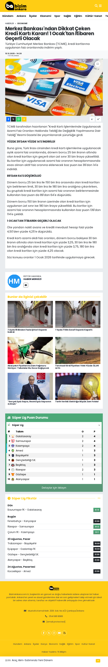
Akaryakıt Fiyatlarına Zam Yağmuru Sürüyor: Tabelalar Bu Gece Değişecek (28, 366)
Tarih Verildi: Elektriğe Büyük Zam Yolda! (77, 401)
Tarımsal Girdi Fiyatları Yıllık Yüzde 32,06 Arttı (77, 366)
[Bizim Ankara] (15, 6)
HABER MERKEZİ (32, 279)
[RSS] (64, 633)
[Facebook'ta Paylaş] (8, 119)
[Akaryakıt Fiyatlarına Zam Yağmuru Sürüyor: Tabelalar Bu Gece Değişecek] (30, 350)
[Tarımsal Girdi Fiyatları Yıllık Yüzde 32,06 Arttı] (78, 350)
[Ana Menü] (100, 6)
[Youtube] (59, 633)
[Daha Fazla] (24, 119)
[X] (49, 633)
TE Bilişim (61, 651)
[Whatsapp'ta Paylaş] (18, 119)
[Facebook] (43, 633)
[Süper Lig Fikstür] (99, 498)
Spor (57, 16)
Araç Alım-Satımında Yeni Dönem (32, 660)
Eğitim (78, 16)
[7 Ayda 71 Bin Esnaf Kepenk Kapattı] (78, 314)
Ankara (21, 16)
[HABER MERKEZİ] (14, 281)
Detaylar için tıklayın (54, 487)
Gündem (7, 16)
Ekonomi (45, 16)
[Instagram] (54, 633)
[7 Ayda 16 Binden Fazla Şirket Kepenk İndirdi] (30, 314)
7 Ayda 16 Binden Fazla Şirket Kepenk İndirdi (27, 331)
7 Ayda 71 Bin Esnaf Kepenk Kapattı (74, 329)
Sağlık (67, 16)
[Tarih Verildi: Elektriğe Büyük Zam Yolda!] (78, 386)
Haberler (9, 23)
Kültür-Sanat (93, 16)
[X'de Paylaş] (13, 119)
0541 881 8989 (56, 616)
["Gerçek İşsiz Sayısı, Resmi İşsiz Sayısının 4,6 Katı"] (30, 386)
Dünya (44, 643)
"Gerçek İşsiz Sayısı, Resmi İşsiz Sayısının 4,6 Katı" (29, 402)
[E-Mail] (25, 285)
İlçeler (33, 16)
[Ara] (96, 6)
